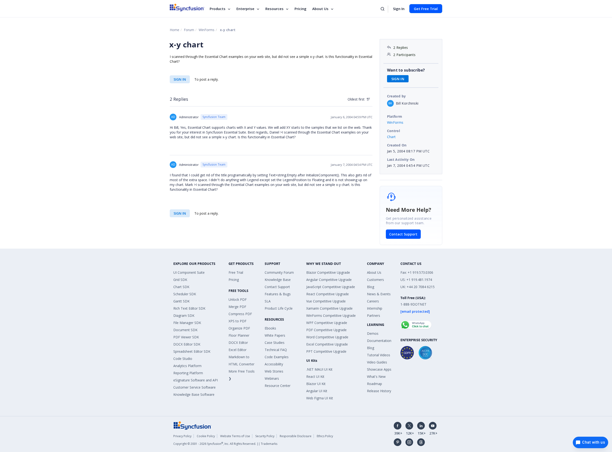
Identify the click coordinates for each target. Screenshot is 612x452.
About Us (320, 8)
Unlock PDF (238, 299)
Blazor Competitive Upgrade (328, 272)
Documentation (379, 340)
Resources (274, 8)
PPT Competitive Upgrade (326, 351)
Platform (394, 116)
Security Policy (264, 436)
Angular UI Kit (316, 391)
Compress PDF (240, 314)
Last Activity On (401, 159)
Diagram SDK (183, 315)
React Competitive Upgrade (327, 294)
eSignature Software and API (195, 380)
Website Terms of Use (235, 436)
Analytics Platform (187, 365)
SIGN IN (180, 79)
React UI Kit (315, 376)
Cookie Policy (206, 436)
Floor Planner (239, 335)
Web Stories (274, 371)
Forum (189, 30)
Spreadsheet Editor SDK (191, 351)
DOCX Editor (238, 342)
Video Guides (377, 362)
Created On (397, 145)
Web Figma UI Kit (319, 398)
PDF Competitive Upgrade (326, 330)
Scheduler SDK (184, 294)
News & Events (379, 294)
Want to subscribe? (406, 70)
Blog (370, 287)
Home (174, 30)
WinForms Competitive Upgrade (331, 315)
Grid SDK (180, 279)
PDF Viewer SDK (186, 337)
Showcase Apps (379, 369)
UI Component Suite (189, 272)
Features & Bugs (278, 294)
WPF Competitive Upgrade (326, 322)
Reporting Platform (188, 373)
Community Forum (279, 272)
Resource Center (277, 385)
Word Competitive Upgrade (327, 337)
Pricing (300, 8)
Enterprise (245, 8)
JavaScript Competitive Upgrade (330, 287)
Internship (374, 308)
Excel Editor (237, 349)
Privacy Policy (182, 436)
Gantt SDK (181, 301)
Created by (396, 96)
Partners (373, 315)
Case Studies (274, 342)
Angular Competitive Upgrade (329, 279)
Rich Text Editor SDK (189, 308)
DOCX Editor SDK (186, 344)
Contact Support (403, 234)
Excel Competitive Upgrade (327, 344)
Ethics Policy (325, 436)
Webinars (272, 378)
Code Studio (182, 358)
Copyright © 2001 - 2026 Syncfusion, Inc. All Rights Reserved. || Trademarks (225, 444)
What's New (376, 376)
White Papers (275, 335)
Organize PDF (239, 328)
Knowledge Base (278, 279)
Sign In (398, 8)
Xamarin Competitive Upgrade (329, 308)
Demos (372, 333)
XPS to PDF (237, 321)
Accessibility (274, 364)
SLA (268, 301)
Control (393, 130)
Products (217, 8)
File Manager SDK (187, 322)
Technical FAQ (276, 349)
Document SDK (185, 330)
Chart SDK (181, 287)
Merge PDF (237, 306)
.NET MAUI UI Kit (319, 369)
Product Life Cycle (279, 308)
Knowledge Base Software (193, 394)
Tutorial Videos (378, 355)
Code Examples (277, 357)
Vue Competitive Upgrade (326, 301)
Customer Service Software (194, 387)
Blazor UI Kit (316, 383)
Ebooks (270, 328)
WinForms (206, 30)
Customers (375, 279)
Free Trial (236, 272)
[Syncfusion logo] (187, 7)
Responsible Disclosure (295, 436)
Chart (391, 136)
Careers (373, 301)
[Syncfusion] (192, 425)
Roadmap (374, 383)
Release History (379, 391)
